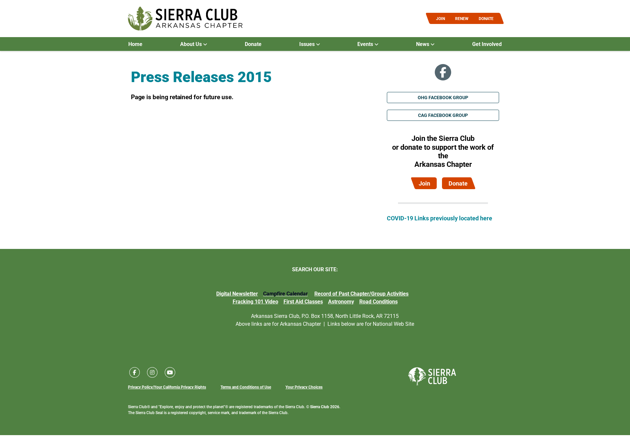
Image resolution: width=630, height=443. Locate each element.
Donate (253, 44)
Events (365, 44)
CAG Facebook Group (443, 115)
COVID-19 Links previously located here (439, 218)
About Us (191, 44)
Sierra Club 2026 (324, 406)
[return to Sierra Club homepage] (432, 376)
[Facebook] (443, 72)
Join (424, 183)
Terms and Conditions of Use (245, 386)
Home (135, 44)
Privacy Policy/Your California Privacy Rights (167, 386)
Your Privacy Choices (304, 386)
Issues (307, 44)
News (423, 44)
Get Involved (487, 44)
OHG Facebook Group (443, 97)
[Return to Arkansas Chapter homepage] (185, 19)
